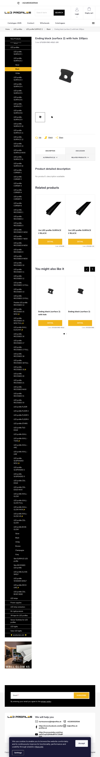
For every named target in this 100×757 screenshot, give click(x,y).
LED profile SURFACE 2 (18, 59)
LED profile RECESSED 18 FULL (21, 361)
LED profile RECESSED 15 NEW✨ (19, 311)
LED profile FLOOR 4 (21, 411)
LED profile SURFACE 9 (18, 118)
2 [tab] (66, 333)
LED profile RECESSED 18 (19, 355)
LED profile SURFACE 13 (18, 145)
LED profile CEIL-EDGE (20, 482)
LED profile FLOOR (20, 407)
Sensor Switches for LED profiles (19, 621)
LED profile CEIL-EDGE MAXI (20, 488)
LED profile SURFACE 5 (18, 92)
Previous (86, 269)
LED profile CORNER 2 (18, 178)
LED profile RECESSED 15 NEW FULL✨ (19, 320)
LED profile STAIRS (20, 423)
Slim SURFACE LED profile (21, 560)
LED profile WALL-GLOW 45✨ (20, 515)
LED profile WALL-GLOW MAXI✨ (20, 508)
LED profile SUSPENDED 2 (19, 468)
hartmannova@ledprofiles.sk (50, 721)
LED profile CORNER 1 (18, 171)
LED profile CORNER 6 (18, 204)
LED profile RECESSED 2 (18, 217)
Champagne (19, 550)
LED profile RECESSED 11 (19, 270)
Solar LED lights (16, 631)
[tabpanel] (50, 221)
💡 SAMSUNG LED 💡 (18, 635)
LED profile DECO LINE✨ (20, 586)
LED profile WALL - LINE (21, 453)
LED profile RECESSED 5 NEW (21, 231)
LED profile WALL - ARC (21, 446)
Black (17, 69)
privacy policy (46, 701)
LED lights (14, 627)
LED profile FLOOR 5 (21, 415)
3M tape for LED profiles (19, 616)
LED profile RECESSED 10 (19, 264)
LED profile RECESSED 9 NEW (21, 257)
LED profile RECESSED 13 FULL (21, 297)
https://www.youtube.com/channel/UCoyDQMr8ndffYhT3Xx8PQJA (51, 734)
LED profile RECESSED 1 (18, 211)
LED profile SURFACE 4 (18, 85)
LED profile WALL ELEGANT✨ (20, 328)
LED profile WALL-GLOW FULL (20, 501)
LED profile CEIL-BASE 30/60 (20, 593)
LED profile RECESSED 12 (19, 277)
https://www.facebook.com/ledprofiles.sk (51, 727)
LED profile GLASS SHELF (20, 573)
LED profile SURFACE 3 (18, 78)
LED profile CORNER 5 (18, 198)
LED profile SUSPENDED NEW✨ (19, 460)
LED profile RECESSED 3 (18, 224)
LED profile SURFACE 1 (18, 53)
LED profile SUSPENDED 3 (19, 475)
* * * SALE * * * (15, 43)
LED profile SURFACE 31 (18, 158)
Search (59, 12)
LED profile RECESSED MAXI (20, 388)
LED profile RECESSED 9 (18, 251)
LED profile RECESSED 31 (19, 395)
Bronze (17, 546)
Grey (17, 554)
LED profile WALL (20, 434)
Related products (78, 157)
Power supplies (15, 603)
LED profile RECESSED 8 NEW (21, 244)
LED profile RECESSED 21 (19, 381)
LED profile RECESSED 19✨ (20, 368)
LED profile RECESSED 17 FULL (21, 348)
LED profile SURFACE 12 (18, 138)
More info (39, 746)
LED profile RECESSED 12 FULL (21, 284)
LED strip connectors (17, 607)
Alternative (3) (49, 157)
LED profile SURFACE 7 (18, 105)
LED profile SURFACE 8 (18, 112)
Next (92, 269)
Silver (17, 65)
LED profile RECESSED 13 (19, 290)
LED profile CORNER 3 (18, 184)
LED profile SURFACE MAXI (19, 151)
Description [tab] (50, 151)
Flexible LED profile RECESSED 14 (20, 304)
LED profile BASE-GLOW (20, 528)
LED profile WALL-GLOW (20, 495)
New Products (15, 39)
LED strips (14, 598)
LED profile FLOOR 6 (21, 419)
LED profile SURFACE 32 (18, 164)
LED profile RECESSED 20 (19, 375)
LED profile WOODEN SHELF (20, 579)
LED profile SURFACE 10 (18, 125)
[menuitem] (14, 23)
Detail (50, 241)
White (17, 73)
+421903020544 (73, 721)
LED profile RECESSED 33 (19, 401)
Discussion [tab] (80, 151)
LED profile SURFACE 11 (18, 131)
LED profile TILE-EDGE (20, 429)
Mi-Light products (16, 611)
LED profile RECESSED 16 (19, 335)
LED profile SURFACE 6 (18, 98)
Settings (18, 752)
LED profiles (14, 47)
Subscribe (81, 695)
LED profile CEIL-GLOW (20, 521)
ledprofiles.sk (72, 726)
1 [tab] (64, 333)
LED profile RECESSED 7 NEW (21, 237)
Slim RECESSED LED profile (19, 566)
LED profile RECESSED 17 (19, 342)
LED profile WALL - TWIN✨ (21, 439)
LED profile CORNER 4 (18, 191)
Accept (81, 743)
